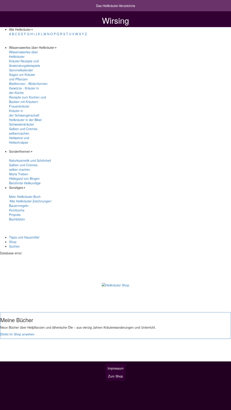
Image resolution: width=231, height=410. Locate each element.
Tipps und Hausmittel (24, 237)
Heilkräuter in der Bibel (25, 119)
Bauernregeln (18, 205)
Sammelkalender (21, 70)
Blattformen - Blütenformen (28, 83)
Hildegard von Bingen (24, 178)
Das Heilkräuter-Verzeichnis (115, 5)
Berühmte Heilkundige (25, 183)
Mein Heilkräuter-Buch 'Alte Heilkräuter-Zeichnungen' (30, 198)
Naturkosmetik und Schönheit (30, 160)
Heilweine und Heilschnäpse (19, 140)
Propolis (15, 214)
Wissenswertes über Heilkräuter (23, 54)
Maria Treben (18, 174)
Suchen (14, 246)
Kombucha (16, 210)
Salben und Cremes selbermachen (23, 131)
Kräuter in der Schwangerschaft (24, 112)
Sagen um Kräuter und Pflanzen (22, 76)
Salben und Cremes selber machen (23, 167)
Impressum (116, 368)
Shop (12, 241)
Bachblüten (17, 219)
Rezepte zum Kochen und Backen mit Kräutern (27, 99)
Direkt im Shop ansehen (17, 334)
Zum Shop (115, 376)
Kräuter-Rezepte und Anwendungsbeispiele (24, 63)
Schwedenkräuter (21, 124)
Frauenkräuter (19, 106)
